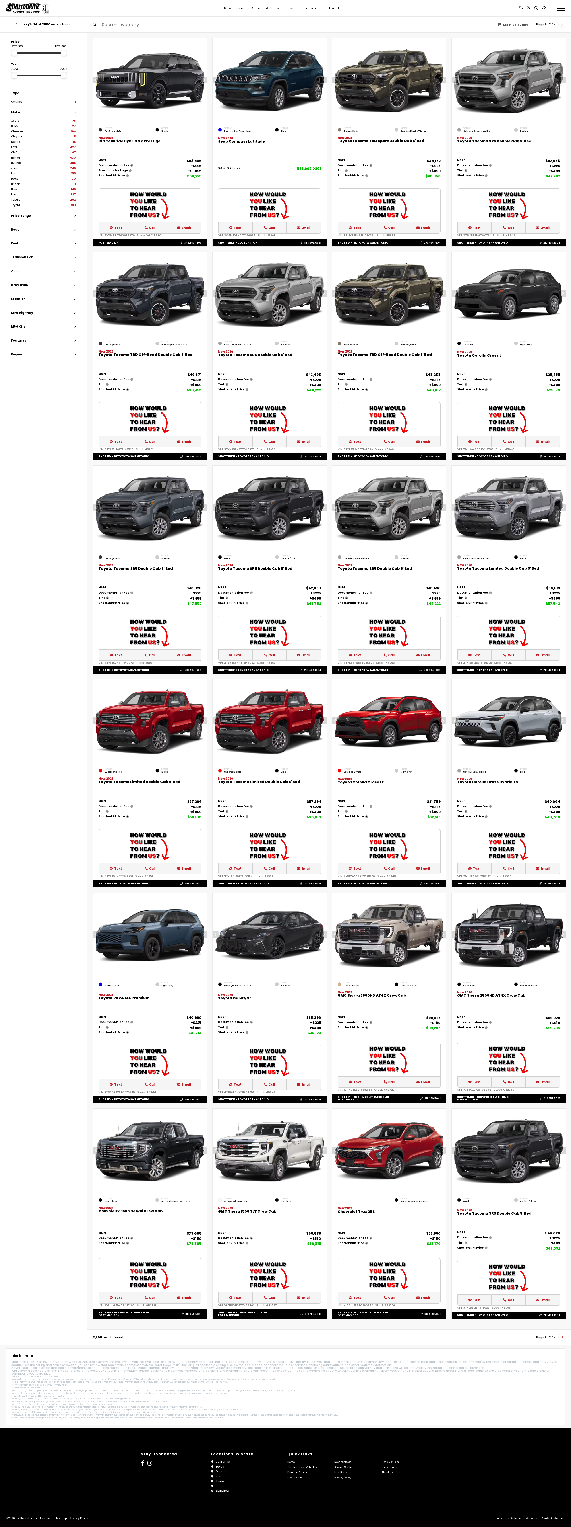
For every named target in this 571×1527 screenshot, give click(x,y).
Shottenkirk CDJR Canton (237, 242)
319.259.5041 (432, 1098)
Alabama (222, 1491)
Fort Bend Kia (108, 242)
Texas (220, 1466)
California (223, 1461)
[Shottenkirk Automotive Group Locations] (533, 8)
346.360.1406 (192, 242)
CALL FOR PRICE (229, 168)
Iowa (219, 1476)
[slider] (14, 53)
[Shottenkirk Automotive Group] (27, 8)
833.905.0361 (309, 168)
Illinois (220, 1481)
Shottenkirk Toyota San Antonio (363, 242)
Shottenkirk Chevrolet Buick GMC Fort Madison (363, 1098)
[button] (203, 80)
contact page (277, 1415)
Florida (221, 1486)
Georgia (221, 1471)
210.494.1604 (432, 242)
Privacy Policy (60, 1385)
